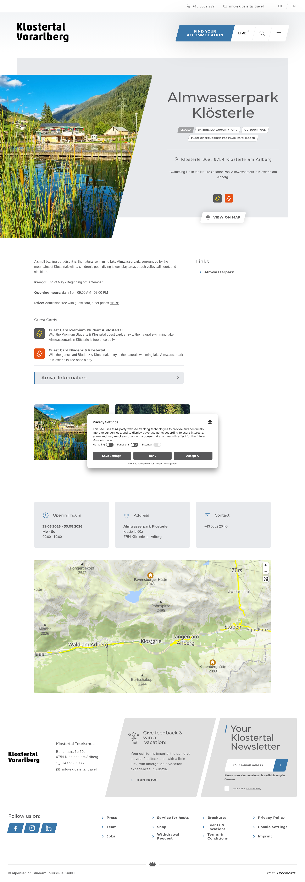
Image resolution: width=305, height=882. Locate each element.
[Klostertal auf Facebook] (15, 828)
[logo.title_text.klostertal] (42, 32)
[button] (262, 33)
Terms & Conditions (217, 836)
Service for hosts (173, 818)
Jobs (111, 836)
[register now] (280, 765)
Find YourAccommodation (205, 33)
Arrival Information (64, 378)
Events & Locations (216, 827)
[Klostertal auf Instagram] (32, 828)
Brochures (217, 818)
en (293, 6)
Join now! (146, 780)
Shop (161, 827)
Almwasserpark (219, 272)
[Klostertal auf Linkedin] (48, 828)
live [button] (242, 33)
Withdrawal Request (168, 836)
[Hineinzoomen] (266, 565)
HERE (114, 303)
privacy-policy (253, 788)
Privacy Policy (271, 818)
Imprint (265, 836)
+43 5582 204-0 (216, 526)
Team (112, 827)
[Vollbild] (266, 579)
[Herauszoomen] (266, 571)
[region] (152, 643)
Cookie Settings (273, 827)
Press (112, 818)
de (280, 6)
